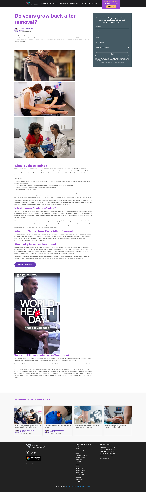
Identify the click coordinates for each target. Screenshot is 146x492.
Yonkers (78, 481)
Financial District (80, 457)
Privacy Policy (118, 59)
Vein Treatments (74, 3)
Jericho (77, 464)
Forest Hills (79, 459)
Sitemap (88, 486)
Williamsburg (79, 479)
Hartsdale (78, 461)
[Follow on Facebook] (27, 452)
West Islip (78, 477)
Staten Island (79, 472)
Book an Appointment (25, 264)
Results (55, 3)
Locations (85, 3)
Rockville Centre (80, 470)
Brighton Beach (80, 450)
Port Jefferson (79, 468)
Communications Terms (107, 59)
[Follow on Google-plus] (31, 452)
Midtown (78, 466)
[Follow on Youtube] (34, 452)
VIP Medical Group (71, 486)
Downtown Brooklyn (81, 455)
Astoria (78, 448)
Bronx (77, 453)
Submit (112, 54)
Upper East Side (80, 475)
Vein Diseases (62, 3)
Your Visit (94, 3)
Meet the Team (45, 3)
